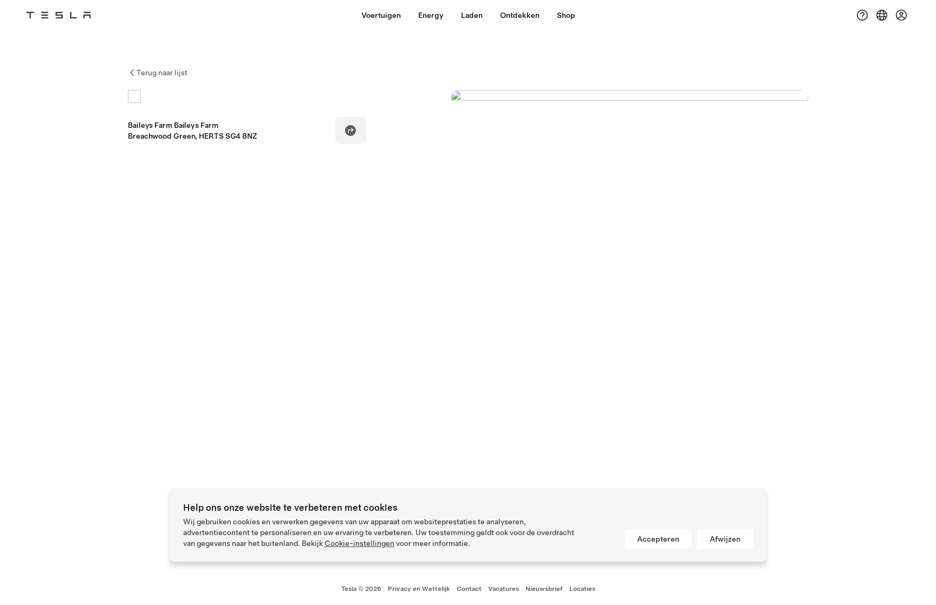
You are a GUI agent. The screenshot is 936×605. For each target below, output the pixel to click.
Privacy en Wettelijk (419, 589)
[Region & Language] (881, 15)
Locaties (582, 589)
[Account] (901, 15)
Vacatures (503, 589)
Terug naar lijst (161, 72)
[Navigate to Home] (58, 15)
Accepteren (658, 539)
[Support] (862, 15)
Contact (469, 589)
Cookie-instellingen (359, 543)
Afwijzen (725, 539)
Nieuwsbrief (544, 589)
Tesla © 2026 (361, 589)
